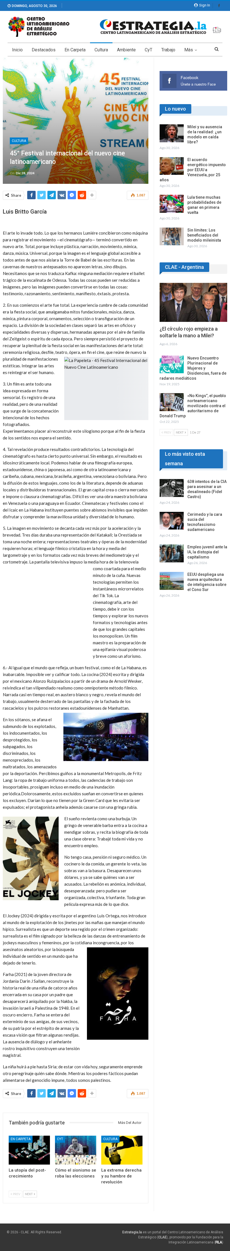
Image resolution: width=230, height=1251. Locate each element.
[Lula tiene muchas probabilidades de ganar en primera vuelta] (172, 204)
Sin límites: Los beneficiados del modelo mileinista (204, 235)
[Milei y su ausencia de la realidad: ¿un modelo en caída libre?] (172, 133)
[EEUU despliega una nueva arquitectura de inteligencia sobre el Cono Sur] (172, 581)
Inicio (17, 49)
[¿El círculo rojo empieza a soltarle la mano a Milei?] (193, 302)
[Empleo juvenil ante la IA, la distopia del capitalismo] (172, 553)
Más (188, 49)
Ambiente (126, 49)
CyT (148, 49)
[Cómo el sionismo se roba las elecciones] (75, 1150)
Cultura (101, 49)
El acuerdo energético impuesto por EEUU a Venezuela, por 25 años (193, 169)
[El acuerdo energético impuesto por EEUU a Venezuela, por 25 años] (172, 166)
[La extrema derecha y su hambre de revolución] (121, 1150)
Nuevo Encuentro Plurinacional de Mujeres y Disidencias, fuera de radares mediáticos (193, 368)
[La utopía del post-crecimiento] (29, 1150)
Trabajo (168, 49)
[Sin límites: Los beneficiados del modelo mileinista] (172, 237)
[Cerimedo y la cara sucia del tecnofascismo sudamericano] (172, 521)
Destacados (44, 49)
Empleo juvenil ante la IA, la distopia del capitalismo (207, 552)
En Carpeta (75, 49)
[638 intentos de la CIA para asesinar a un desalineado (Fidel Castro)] (172, 488)
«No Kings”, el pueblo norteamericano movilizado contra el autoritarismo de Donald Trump (193, 405)
